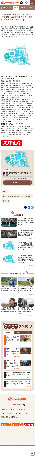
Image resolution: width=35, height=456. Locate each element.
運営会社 (4, 409)
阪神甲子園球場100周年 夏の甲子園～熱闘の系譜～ (17, 196)
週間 (18, 332)
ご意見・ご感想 (6, 413)
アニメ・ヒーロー (7, 8)
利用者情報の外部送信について (11, 417)
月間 (27, 332)
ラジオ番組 (30, 8)
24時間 (8, 332)
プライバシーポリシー (21, 413)
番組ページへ (17, 183)
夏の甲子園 (6, 201)
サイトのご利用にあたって (18, 409)
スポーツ (16, 8)
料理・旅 (23, 8)
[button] (1, 8)
